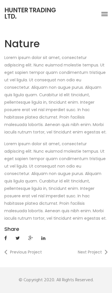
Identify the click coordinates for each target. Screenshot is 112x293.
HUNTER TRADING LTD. (30, 13)
